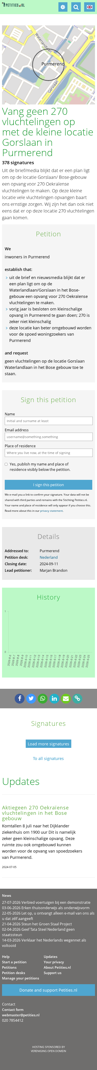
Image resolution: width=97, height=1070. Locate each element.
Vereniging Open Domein (48, 1051)
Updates (50, 956)
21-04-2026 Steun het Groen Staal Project (37, 924)
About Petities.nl (57, 967)
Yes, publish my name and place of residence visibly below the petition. (40, 467)
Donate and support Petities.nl (48, 990)
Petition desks (13, 972)
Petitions (9, 967)
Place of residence (20, 445)
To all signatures (48, 758)
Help (5, 956)
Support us (52, 972)
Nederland (49, 557)
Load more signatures (48, 744)
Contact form (12, 1009)
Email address (17, 430)
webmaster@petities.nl (20, 1015)
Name (10, 414)
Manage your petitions (20, 978)
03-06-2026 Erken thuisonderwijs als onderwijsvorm (46, 907)
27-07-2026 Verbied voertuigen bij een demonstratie (46, 902)
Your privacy (54, 962)
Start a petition (14, 962)
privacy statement (51, 511)
